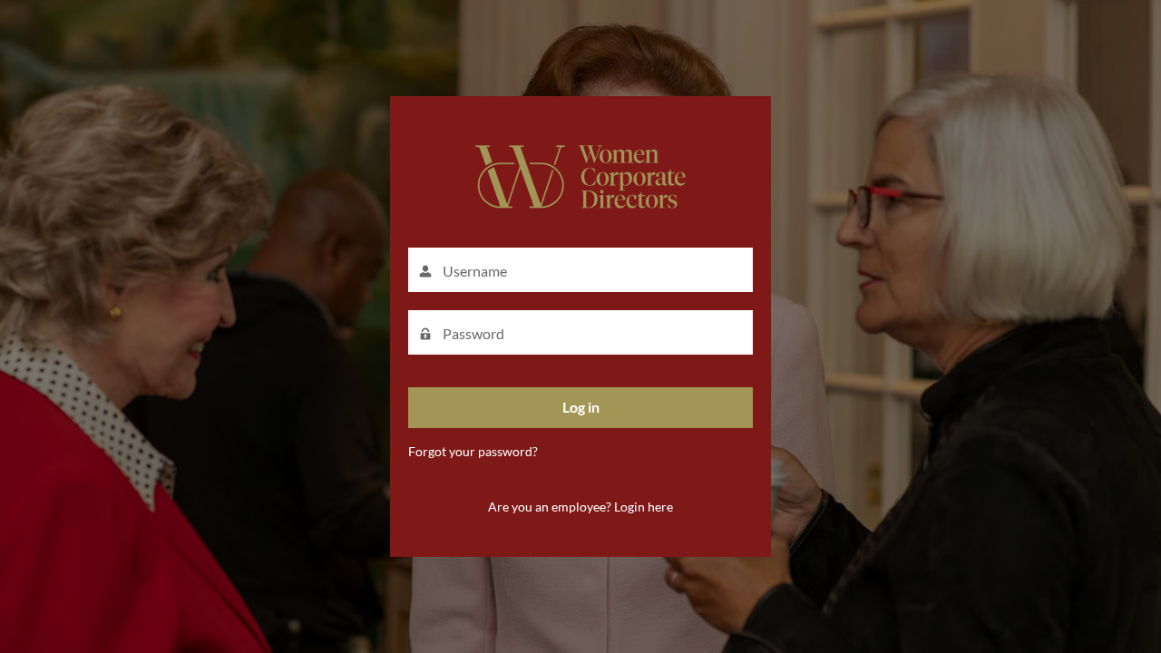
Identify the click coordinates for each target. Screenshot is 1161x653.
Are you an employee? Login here (580, 506)
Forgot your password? (473, 451)
